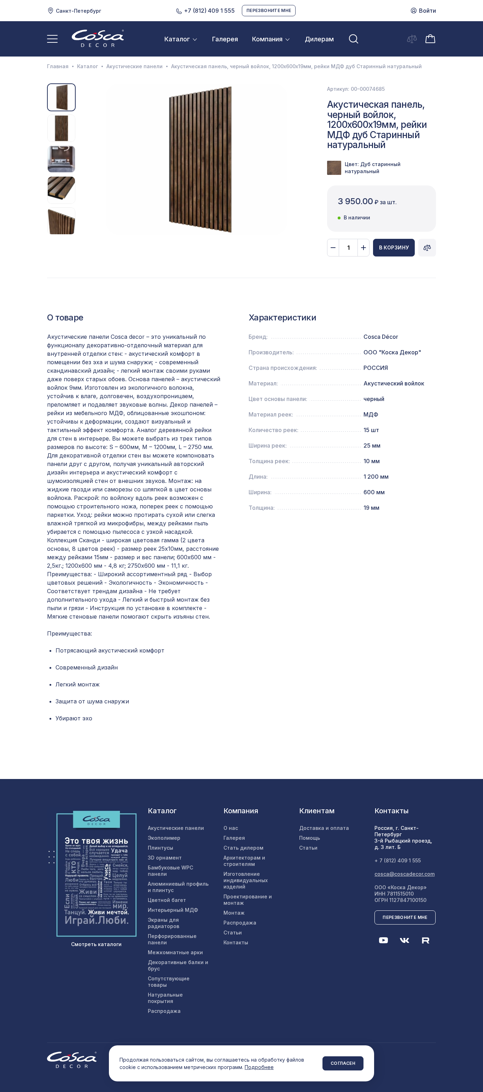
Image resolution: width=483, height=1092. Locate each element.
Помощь (309, 838)
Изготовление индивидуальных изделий (245, 880)
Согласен (343, 1063)
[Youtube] (383, 940)
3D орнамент (165, 858)
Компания (267, 39)
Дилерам (319, 39)
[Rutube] (426, 940)
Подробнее (259, 1067)
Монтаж (234, 913)
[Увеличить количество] (363, 247)
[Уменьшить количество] (333, 247)
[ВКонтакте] (404, 940)
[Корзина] (430, 38)
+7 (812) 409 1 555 (208, 10)
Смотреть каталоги (96, 944)
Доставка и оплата (324, 828)
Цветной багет (167, 900)
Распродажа (164, 1011)
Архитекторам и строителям (244, 861)
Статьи (232, 932)
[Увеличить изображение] (197, 159)
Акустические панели (134, 66)
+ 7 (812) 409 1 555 (397, 860)
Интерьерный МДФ (173, 910)
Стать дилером (243, 848)
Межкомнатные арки (175, 952)
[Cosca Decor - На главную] (98, 38)
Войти (427, 10)
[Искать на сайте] (353, 39)
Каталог (177, 39)
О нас (230, 828)
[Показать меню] (52, 38)
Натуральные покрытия (165, 998)
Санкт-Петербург (78, 11)
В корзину (394, 247)
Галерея (225, 39)
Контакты (235, 942)
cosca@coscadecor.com (404, 874)
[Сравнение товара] (427, 247)
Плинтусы (160, 848)
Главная (58, 66)
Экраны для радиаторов (163, 923)
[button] (84, 159)
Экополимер (164, 838)
